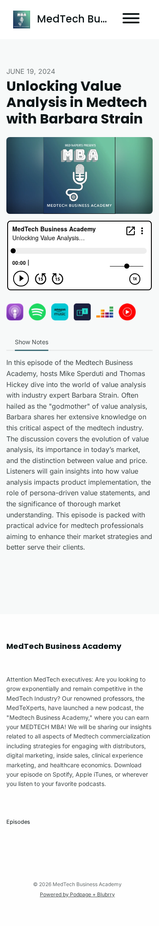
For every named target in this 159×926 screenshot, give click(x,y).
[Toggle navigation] (131, 19)
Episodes (18, 822)
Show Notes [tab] (31, 341)
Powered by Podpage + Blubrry (77, 894)
